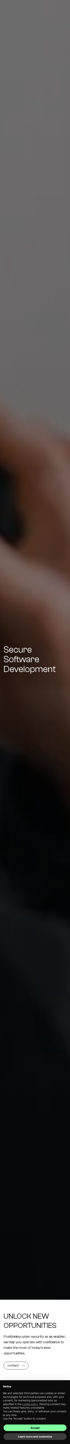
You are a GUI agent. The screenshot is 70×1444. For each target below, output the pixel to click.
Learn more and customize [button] (35, 1436)
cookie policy (30, 1404)
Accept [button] (35, 1427)
